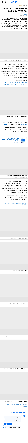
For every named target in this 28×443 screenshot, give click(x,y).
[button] (22, 2)
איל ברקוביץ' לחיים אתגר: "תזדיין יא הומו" (15, 84)
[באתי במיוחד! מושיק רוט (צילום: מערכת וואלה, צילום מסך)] (14, 387)
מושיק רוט (24, 406)
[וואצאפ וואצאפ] (5, 2)
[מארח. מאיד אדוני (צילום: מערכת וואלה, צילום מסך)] (14, 289)
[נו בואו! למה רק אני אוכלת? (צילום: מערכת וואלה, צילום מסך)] (14, 355)
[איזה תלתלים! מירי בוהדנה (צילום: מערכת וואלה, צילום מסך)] (14, 46)
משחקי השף (18, 404)
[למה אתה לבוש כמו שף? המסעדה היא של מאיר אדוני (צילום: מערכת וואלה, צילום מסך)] (14, 103)
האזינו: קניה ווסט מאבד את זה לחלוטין (16, 82)
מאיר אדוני (8, 404)
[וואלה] (14, 2)
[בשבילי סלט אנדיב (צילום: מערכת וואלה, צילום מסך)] (14, 224)
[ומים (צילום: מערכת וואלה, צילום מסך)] (14, 257)
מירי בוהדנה (24, 404)
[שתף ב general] (2, 2)
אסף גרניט (13, 404)
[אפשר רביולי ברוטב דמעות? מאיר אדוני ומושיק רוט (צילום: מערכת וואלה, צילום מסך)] (14, 163)
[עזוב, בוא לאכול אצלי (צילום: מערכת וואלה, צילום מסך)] (14, 322)
